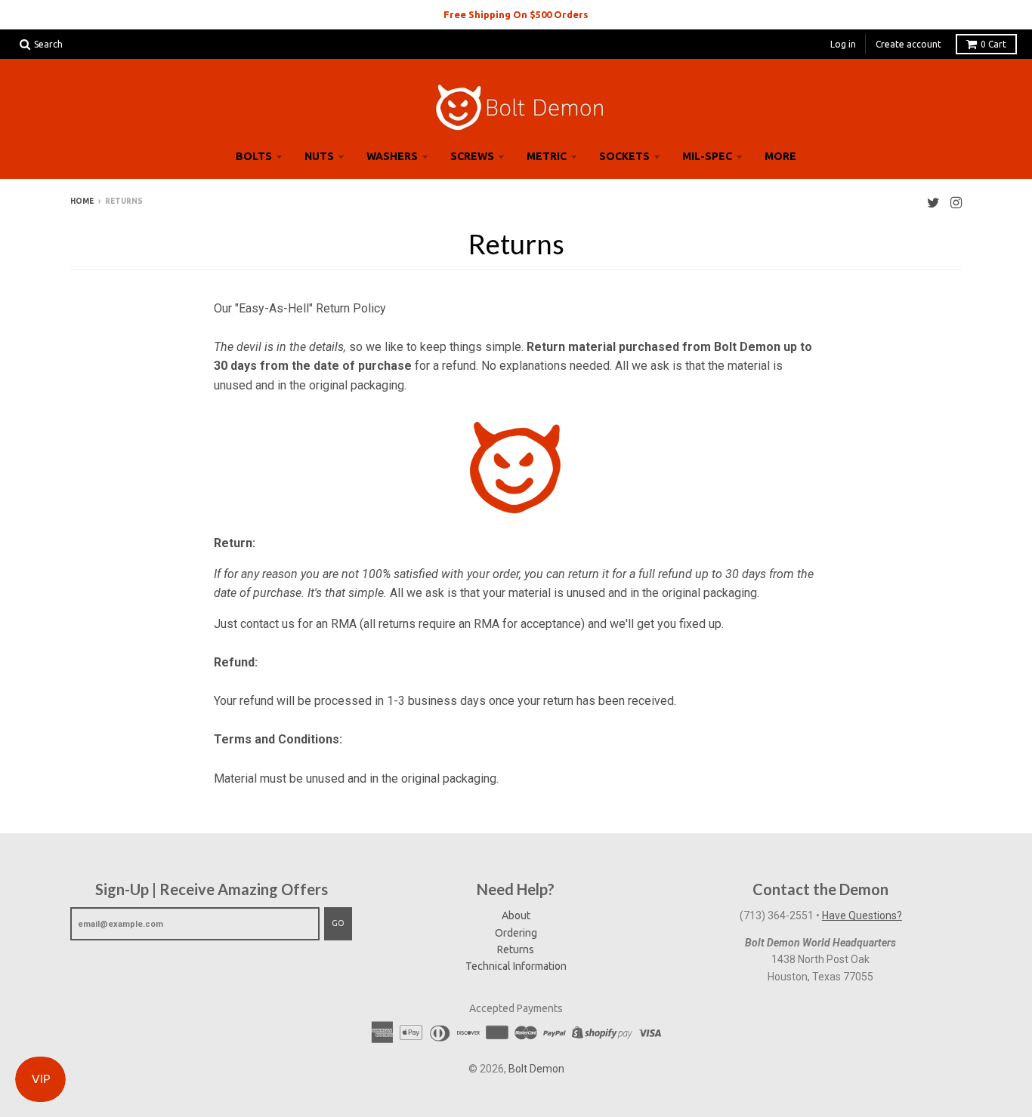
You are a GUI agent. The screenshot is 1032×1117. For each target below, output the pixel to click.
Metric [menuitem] (547, 156)
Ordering (516, 933)
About (516, 915)
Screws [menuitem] (472, 156)
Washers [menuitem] (392, 156)
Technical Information (516, 966)
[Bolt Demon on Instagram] (956, 203)
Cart (993, 44)
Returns (515, 949)
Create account (908, 44)
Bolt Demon (536, 1069)
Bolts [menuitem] (254, 156)
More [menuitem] (780, 156)
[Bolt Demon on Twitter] (933, 203)
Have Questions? (862, 915)
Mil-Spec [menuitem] (707, 156)
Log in (843, 44)
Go (338, 923)
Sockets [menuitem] (624, 156)
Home (82, 201)
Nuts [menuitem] (319, 156)
